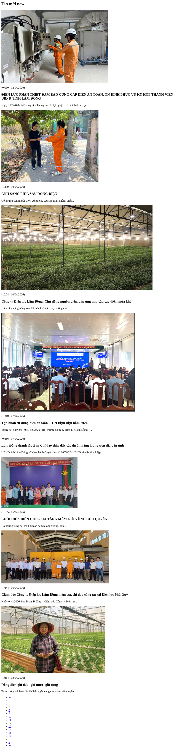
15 (10, 732)
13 (10, 726)
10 (10, 716)
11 (10, 719)
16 (10, 735)
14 (10, 729)
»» (10, 745)
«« (10, 697)
